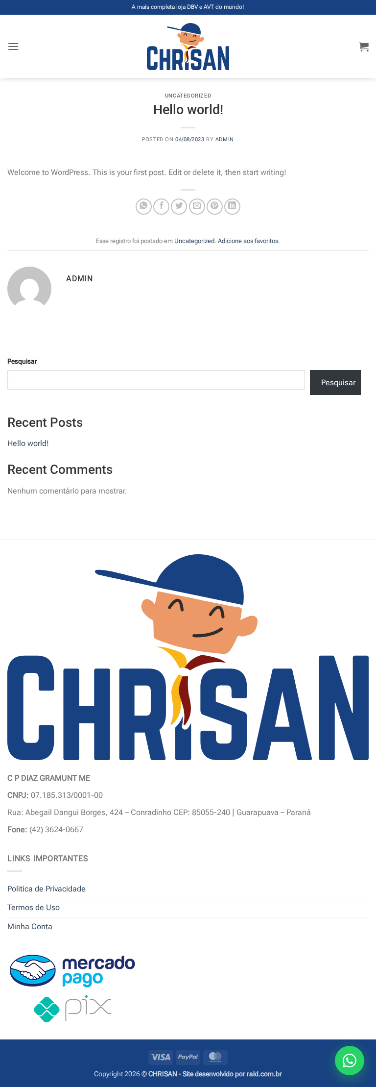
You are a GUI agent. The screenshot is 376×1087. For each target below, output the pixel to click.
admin (224, 139)
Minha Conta (29, 926)
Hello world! (28, 443)
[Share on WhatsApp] (144, 206)
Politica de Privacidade (46, 888)
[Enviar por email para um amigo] (197, 206)
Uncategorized (188, 96)
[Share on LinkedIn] (232, 206)
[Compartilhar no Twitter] (179, 206)
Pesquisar (22, 361)
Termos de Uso (33, 907)
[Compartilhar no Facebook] (161, 206)
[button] (13, 46)
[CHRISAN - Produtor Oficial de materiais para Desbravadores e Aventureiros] (188, 46)
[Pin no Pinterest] (215, 206)
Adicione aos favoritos (248, 241)
